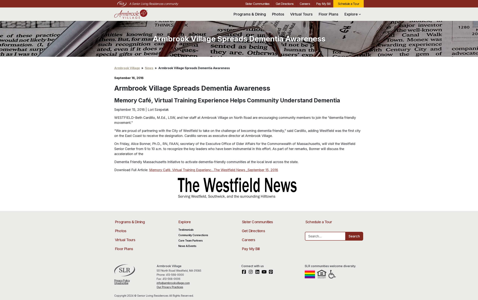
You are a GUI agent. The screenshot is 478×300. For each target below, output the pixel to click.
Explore (351, 14)
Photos (278, 14)
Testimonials (186, 229)
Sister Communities (257, 4)
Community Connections (193, 235)
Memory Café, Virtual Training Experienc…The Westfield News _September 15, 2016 (213, 170)
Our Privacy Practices (170, 287)
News (149, 68)
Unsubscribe (121, 283)
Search (354, 236)
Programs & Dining (249, 14)
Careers (305, 4)
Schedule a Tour (348, 4)
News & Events (187, 246)
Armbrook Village (134, 14)
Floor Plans (328, 14)
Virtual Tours (301, 14)
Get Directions (285, 4)
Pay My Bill (323, 4)
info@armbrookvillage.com (173, 282)
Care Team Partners (190, 240)
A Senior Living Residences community (153, 4)
